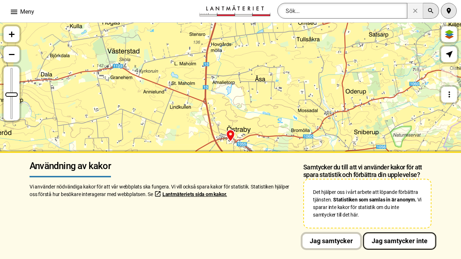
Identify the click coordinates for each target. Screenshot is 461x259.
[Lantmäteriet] (235, 10)
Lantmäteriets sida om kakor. (194, 194)
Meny (22, 12)
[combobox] (342, 11)
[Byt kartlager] (449, 34)
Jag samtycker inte (400, 241)
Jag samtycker (331, 241)
